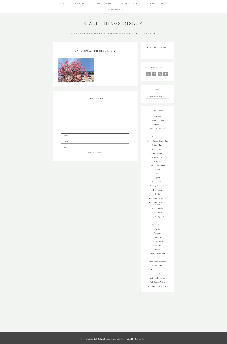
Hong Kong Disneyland (157, 198)
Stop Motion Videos (157, 262)
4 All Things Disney (113, 23)
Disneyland (157, 161)
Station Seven (140, 339)
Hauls (157, 194)
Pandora (157, 233)
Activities (157, 117)
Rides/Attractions (157, 254)
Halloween (157, 190)
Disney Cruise (157, 137)
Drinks (157, 170)
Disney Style (157, 157)
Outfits (157, 229)
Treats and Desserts (157, 274)
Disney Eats (157, 145)
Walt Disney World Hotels (157, 286)
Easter (157, 174)
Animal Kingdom (157, 121)
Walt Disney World (157, 282)
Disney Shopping (157, 153)
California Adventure (157, 129)
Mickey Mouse (157, 225)
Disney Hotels (158, 149)
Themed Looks (157, 270)
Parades (157, 237)
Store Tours (157, 266)
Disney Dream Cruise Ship (157, 141)
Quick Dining (157, 241)
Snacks (157, 258)
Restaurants (157, 245)
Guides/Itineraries (157, 186)
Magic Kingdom (157, 217)
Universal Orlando (157, 278)
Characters (157, 133)
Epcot (157, 178)
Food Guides (157, 182)
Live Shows (157, 213)
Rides (157, 249)
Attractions (157, 125)
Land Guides (157, 209)
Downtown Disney (157, 166)
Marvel (157, 221)
